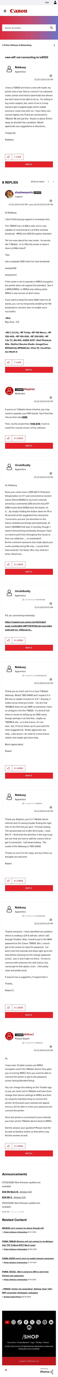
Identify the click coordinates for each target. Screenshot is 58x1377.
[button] (53, 4)
